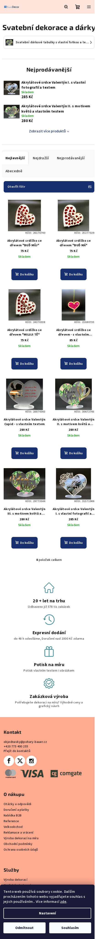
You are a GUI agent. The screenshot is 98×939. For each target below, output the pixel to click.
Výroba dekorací (15, 879)
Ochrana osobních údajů (21, 849)
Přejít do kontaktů (17, 751)
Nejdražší (41, 158)
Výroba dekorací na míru (21, 838)
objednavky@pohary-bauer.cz (25, 742)
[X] (20, 761)
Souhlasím (70, 927)
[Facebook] (9, 761)
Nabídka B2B (12, 815)
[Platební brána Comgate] (43, 773)
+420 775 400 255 (16, 746)
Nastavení (47, 913)
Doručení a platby (16, 810)
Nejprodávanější (71, 158)
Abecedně (13, 171)
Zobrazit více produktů (47, 131)
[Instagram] (31, 761)
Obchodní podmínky (18, 844)
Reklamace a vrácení (19, 832)
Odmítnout (24, 927)
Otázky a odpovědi (17, 804)
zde (63, 901)
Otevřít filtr (16, 187)
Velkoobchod (13, 827)
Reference (11, 821)
